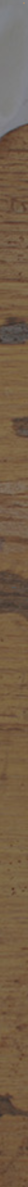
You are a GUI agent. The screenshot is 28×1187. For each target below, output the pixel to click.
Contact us (14, 1091)
